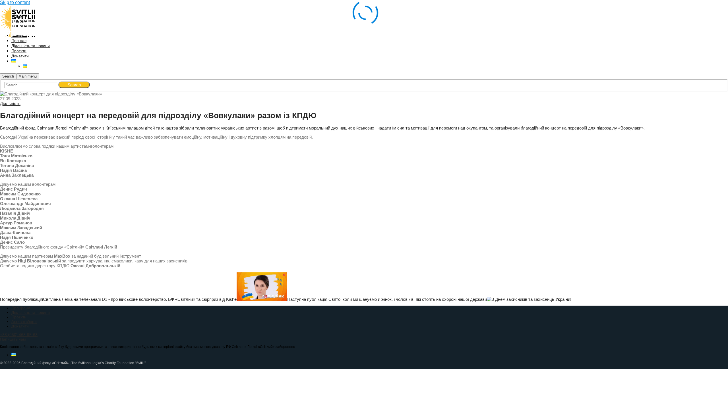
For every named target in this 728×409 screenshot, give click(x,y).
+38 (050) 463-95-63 (19, 334)
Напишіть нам (13, 339)
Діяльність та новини (30, 312)
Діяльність (10, 103)
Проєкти (18, 317)
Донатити (20, 326)
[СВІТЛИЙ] (18, 23)
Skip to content (15, 2)
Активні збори (24, 321)
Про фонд (20, 308)
